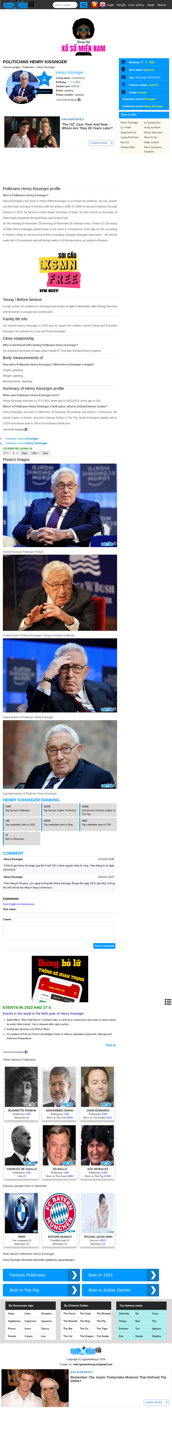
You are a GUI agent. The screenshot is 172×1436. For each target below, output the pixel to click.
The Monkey (104, 1313)
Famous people (11, 67)
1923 (151, 62)
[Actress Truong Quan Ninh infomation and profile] (97, 1232)
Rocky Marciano (153, 132)
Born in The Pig (98, 1176)
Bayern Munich (60, 1236)
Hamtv (139, 1336)
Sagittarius (14, 1321)
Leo (43, 1336)
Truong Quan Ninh (97, 1236)
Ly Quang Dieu (152, 122)
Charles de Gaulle (22, 1169)
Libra (28, 1313)
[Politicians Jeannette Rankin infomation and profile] (21, 1106)
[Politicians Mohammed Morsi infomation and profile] (59, 1106)
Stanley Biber (128, 147)
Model (150, 5)
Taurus (45, 1328)
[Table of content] (168, 1002)
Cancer (29, 1336)
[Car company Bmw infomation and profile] (21, 1232)
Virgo (11, 1313)
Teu (137, 1328)
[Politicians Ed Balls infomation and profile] (59, 1164)
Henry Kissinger (46, 67)
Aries (28, 1328)
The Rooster (70, 1321)
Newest (162, 5)
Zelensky (124, 1313)
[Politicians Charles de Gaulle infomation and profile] (21, 1164)
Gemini (142, 92)
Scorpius (46, 1313)
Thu (154, 1321)
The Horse (69, 1313)
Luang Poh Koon (130, 137)
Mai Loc (125, 142)
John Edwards (98, 1110)
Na (137, 1313)
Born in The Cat (60, 1117)
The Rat (67, 1328)
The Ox (84, 1328)
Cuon (155, 1313)
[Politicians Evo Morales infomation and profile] (97, 1164)
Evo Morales (98, 1169)
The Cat (67, 1336)
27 (142, 62)
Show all (111, 1045)
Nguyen (156, 1328)
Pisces (12, 1328)
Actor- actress (136, 5)
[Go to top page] (168, 1432)
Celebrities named (22, 438)
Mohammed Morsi (59, 1110)
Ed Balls (60, 1169)
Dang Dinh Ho (128, 132)
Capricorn (30, 1321)
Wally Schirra (151, 142)
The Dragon (87, 1336)
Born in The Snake (97, 1117)
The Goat (85, 1313)
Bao (137, 1321)
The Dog (85, 1321)
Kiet (121, 1336)
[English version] (102, 6)
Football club (60, 1240)
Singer (110, 5)
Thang (122, 1321)
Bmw (21, 1236)
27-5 (71, 82)
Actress (98, 1240)
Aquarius (46, 1321)
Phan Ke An (150, 137)
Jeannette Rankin (22, 1110)
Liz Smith (126, 127)
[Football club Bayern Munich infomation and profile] (59, 1232)
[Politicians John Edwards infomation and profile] (97, 1106)
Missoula (22, 1117)
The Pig (101, 1321)
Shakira (156, 1336)
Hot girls (121, 5)
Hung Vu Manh (152, 127)
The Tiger (102, 1328)
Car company (21, 1240)
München (22, 1243)
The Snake (103, 1336)
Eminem (123, 1328)
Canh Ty (153, 85)
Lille (22, 1176)
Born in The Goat (60, 1176)
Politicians (28, 67)
